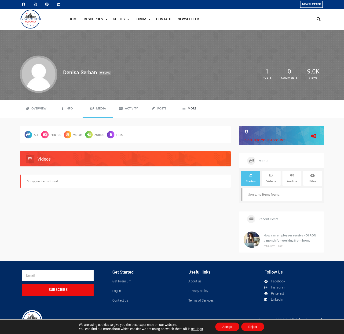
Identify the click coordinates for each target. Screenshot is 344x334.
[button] (318, 19)
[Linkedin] (58, 4)
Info (69, 108)
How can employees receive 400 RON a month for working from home (289, 238)
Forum (140, 19)
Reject (252, 327)
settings (197, 329)
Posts (161, 108)
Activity (131, 108)
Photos (56, 135)
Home (73, 19)
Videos (77, 135)
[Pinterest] (46, 4)
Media (101, 108)
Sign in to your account (265, 140)
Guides (119, 19)
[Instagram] (35, 4)
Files (119, 135)
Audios (99, 135)
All (36, 135)
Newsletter (188, 19)
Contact (164, 19)
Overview (38, 108)
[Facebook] (23, 4)
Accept (227, 327)
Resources (93, 19)
